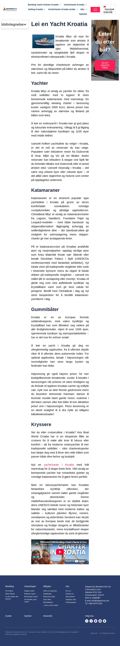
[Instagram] (86, 621)
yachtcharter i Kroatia (59, 464)
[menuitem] (108, 9)
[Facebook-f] (91, 621)
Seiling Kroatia (35, 9)
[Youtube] (95, 621)
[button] (25, 24)
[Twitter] (104, 621)
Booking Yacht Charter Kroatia (43, 5)
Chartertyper (30, 586)
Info (82, 9)
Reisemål (47, 616)
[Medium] (100, 621)
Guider (8, 616)
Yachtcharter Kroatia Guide (61, 9)
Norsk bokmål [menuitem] (108, 11)
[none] (108, 9)
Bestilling (9, 586)
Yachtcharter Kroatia (74, 5)
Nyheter (83, 14)
